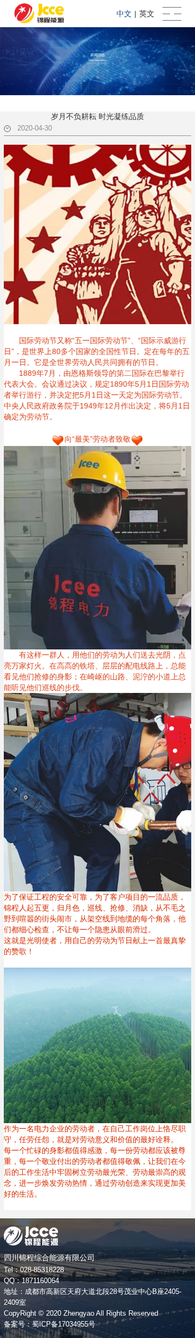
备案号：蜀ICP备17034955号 (49, 1324)
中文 (124, 13)
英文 (146, 13)
